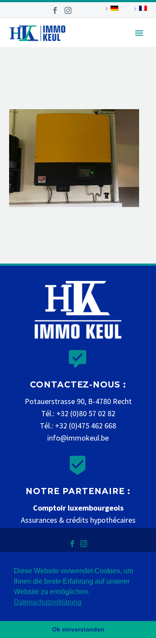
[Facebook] (55, 10)
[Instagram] (68, 10)
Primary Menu (139, 33)
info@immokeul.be (78, 438)
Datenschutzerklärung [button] (47, 602)
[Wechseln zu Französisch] (139, 8)
